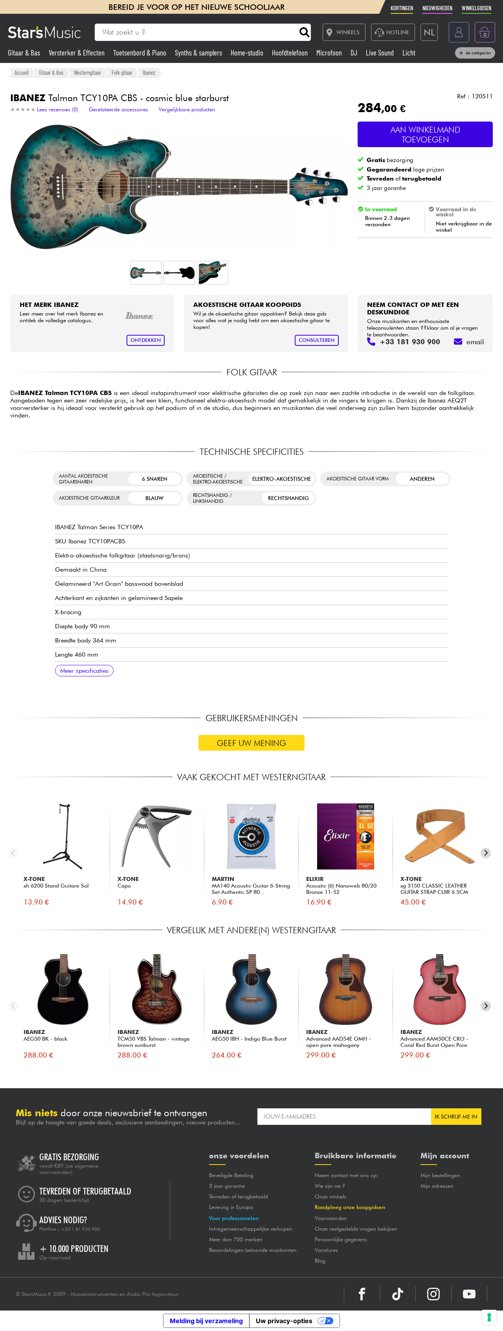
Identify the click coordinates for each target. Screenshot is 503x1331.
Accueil (22, 72)
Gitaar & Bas (25, 52)
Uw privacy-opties (284, 1321)
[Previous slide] (13, 853)
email (475, 342)
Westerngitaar (87, 72)
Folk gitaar (122, 72)
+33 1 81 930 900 (80, 1229)
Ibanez (149, 72)
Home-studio (248, 52)
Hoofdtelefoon (290, 52)
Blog (320, 1260)
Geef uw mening (251, 743)
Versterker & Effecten (77, 52)
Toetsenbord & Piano (140, 52)
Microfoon (329, 52)
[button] (146, 272)
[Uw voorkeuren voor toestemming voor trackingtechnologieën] (489, 1317)
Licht (408, 52)
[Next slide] (486, 853)
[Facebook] (362, 1294)
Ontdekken (145, 340)
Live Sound (380, 52)
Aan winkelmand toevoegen (425, 134)
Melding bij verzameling (206, 1321)
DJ (355, 52)
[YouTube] (469, 1294)
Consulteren (316, 340)
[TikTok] (397, 1294)
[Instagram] (433, 1294)
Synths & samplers (199, 52)
